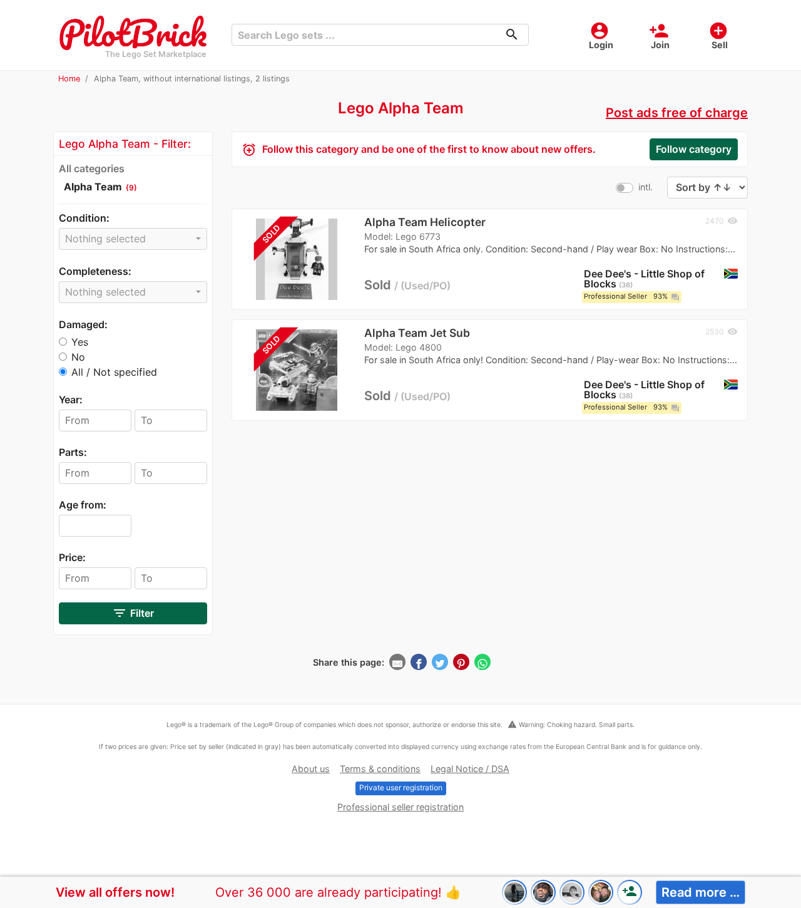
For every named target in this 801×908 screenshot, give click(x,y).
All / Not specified (114, 372)
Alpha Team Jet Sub (417, 332)
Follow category (694, 149)
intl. (645, 187)
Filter (133, 613)
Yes (79, 342)
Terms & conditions (380, 768)
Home (69, 78)
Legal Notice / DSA (470, 768)
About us (311, 768)
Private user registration (400, 787)
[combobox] (133, 239)
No (78, 357)
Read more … (700, 892)
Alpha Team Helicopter (425, 222)
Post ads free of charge (677, 112)
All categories (92, 168)
